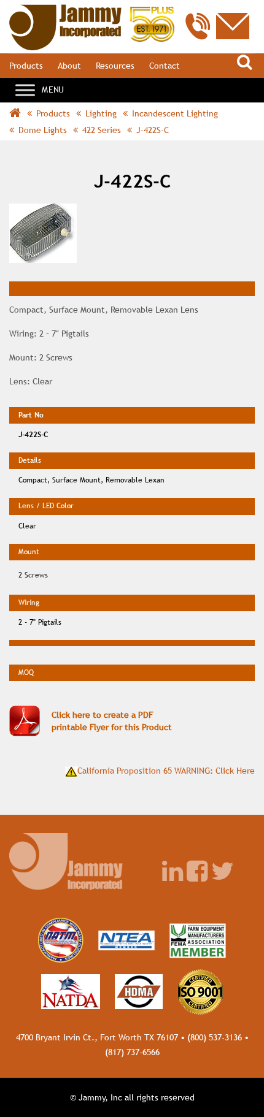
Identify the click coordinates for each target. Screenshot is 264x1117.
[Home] (91, 10)
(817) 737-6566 (132, 1052)
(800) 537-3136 (214, 1037)
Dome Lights (42, 130)
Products (26, 66)
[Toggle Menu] (25, 90)
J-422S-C (152, 130)
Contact (164, 66)
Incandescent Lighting (175, 113)
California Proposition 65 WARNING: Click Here (166, 771)
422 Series (101, 130)
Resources (115, 66)
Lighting (101, 113)
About (69, 66)
